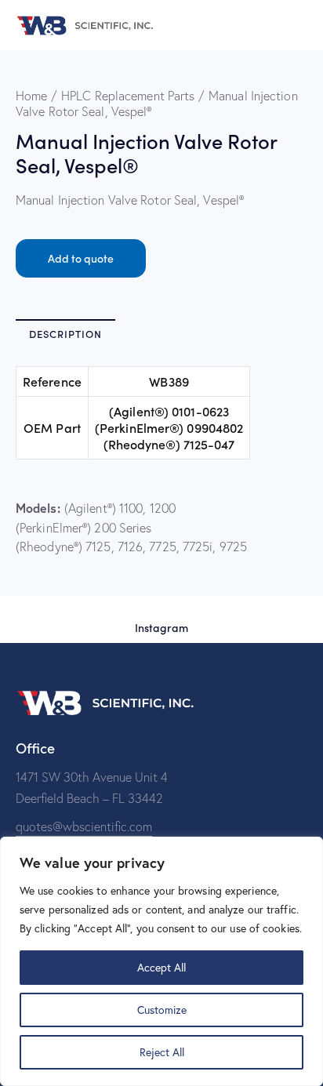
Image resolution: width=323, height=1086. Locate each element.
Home (31, 96)
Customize (162, 1009)
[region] (161, 961)
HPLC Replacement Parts (127, 96)
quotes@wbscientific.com (84, 826)
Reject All (162, 1051)
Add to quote (81, 258)
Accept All (161, 967)
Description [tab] (65, 333)
